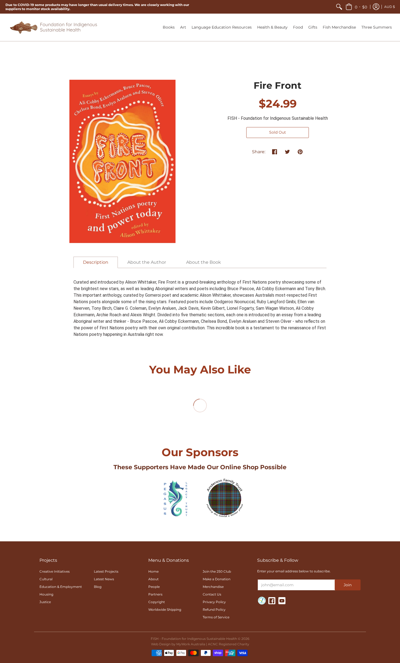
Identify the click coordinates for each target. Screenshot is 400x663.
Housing (46, 594)
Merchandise (213, 587)
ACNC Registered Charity (228, 644)
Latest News (104, 579)
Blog (97, 587)
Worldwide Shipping (164, 609)
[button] (356, 7)
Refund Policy (214, 609)
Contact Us (212, 594)
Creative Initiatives (54, 571)
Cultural (46, 579)
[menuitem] (339, 7)
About (153, 579)
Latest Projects (106, 571)
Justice (45, 602)
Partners (155, 594)
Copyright (156, 602)
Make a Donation (216, 579)
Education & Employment (60, 587)
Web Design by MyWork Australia (178, 644)
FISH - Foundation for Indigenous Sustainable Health (277, 118)
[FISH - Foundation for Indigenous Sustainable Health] (53, 27)
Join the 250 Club (217, 571)
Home (153, 571)
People (154, 587)
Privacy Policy (214, 602)
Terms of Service (216, 617)
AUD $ (389, 7)
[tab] (95, 262)
